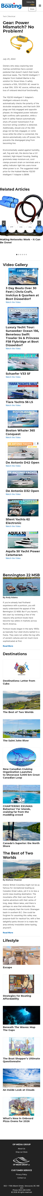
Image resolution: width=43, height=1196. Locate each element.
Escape (7, 967)
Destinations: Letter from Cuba (19, 682)
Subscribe (30, 3)
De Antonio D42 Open (22, 462)
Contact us (21, 1178)
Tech (5, 16)
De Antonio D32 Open (22, 491)
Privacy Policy (21, 1174)
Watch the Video (13, 302)
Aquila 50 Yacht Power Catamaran (23, 553)
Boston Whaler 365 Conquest (20, 432)
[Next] (39, 223)
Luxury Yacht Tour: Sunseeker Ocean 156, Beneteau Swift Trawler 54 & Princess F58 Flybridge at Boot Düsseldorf (22, 336)
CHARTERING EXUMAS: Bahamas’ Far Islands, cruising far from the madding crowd (18, 810)
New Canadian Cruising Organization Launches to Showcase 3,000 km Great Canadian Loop (21, 773)
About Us (21, 1149)
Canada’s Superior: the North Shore (21, 845)
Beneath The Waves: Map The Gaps (19, 1029)
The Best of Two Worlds (18, 712)
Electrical (11, 16)
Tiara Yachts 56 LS (19, 402)
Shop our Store (21, 1152)
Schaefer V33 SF (18, 373)
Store (32, 9)
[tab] (16, 254)
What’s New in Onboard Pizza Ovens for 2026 (18, 1120)
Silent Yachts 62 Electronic (18, 521)
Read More (8, 646)
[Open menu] (39, 6)
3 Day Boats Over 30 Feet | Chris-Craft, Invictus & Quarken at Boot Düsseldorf (22, 293)
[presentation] (21, 215)
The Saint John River (16, 740)
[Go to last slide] (4, 223)
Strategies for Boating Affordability (17, 997)
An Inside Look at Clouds (19, 1089)
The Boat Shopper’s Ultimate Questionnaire (21, 1060)
